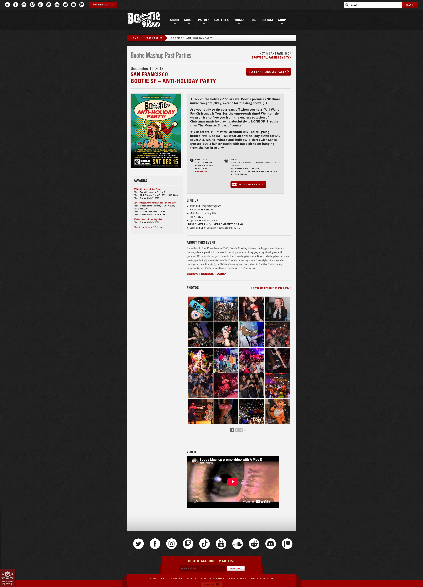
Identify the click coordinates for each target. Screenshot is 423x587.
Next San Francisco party (267, 71)
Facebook (15, 4)
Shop (282, 20)
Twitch (32, 4)
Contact (267, 20)
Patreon (81, 4)
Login (254, 578)
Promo (238, 20)
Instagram (23, 4)
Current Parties (103, 4)
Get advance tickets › (251, 184)
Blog (252, 20)
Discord (73, 4)
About (174, 20)
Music (188, 20)
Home (134, 38)
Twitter (7, 4)
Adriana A (218, 578)
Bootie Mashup (143, 20)
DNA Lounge (202, 171)
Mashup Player (7, 583)
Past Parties (153, 38)
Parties (204, 20)
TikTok (40, 4)
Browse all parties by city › (271, 57)
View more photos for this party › (271, 287)
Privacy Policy (238, 578)
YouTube (48, 4)
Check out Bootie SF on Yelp (149, 227)
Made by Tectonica (211, 584)
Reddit (65, 4)
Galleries (221, 20)
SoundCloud (57, 4)
